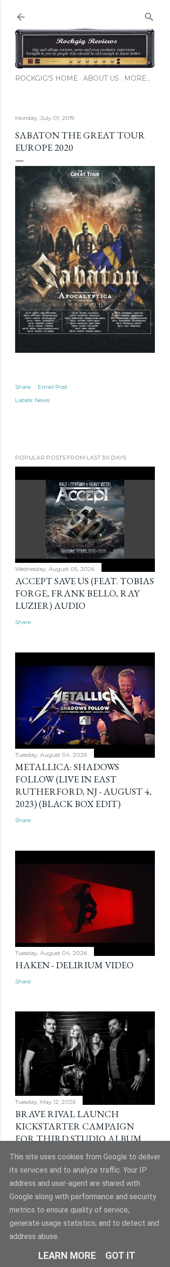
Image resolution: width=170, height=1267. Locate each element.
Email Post (53, 386)
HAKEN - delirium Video (74, 965)
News (42, 400)
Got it (120, 1255)
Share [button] (23, 386)
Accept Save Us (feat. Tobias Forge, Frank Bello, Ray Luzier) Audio (84, 593)
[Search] (149, 15)
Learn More (67, 1255)
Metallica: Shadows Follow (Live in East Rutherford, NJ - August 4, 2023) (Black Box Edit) (83, 785)
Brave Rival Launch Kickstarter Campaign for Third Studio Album (78, 1126)
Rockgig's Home (46, 78)
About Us (101, 78)
